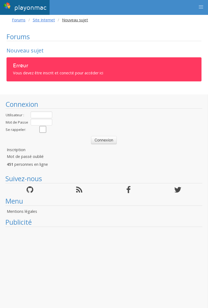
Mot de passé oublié (25, 156)
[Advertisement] (103, 267)
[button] (201, 7)
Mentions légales (22, 211)
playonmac (29, 7)
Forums (18, 19)
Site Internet (44, 19)
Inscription (16, 149)
